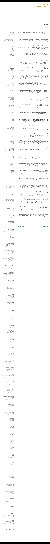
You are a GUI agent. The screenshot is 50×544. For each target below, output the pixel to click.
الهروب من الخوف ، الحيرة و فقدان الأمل (8, 231)
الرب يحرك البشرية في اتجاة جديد (9, 39)
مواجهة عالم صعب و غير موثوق (10, 230)
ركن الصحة (12, 298)
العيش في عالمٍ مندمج (11, 295)
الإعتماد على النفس (11, 233)
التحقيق (13, 447)
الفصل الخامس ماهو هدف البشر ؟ (9, 393)
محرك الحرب (12, 202)
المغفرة (13, 209)
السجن (13, 121)
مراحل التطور (12, 337)
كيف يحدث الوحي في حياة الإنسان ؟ (9, 408)
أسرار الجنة (12, 472)
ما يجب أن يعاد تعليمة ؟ (11, 404)
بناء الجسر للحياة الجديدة (10, 128)
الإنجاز (13, 462)
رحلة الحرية (12, 120)
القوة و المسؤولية (11, 437)
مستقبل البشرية (12, 157)
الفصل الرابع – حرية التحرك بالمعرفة (9, 364)
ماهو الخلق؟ (12, 53)
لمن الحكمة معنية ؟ (11, 398)
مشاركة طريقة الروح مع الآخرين (10, 304)
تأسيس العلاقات (12, 340)
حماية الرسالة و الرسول (11, 280)
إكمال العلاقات (12, 342)
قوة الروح (12, 98)
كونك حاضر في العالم (11, 305)
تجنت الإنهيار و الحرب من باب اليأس (9, 150)
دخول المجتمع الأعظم (11, 87)
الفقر (13, 196)
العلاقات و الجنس (11, 427)
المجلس (13, 36)
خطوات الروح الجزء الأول (10, 287)
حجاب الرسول (12, 71)
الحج (13, 279)
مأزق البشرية (12, 143)
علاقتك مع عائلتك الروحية (10, 302)
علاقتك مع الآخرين (11, 330)
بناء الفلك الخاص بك (11, 232)
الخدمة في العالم (12, 436)
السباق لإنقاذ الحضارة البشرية (10, 144)
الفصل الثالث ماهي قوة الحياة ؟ (9, 391)
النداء (13, 42)
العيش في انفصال (11, 100)
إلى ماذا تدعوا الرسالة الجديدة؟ (10, 521)
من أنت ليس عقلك (11, 105)
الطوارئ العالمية (12, 142)
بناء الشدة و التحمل (11, 130)
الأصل (13, 50)
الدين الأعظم (12, 426)
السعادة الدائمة (12, 449)
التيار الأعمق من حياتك (11, 221)
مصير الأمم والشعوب (11, 485)
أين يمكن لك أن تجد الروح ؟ (10, 414)
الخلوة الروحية (12, 320)
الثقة (13, 429)
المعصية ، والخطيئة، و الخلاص (10, 173)
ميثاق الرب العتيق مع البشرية (10, 166)
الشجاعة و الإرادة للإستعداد (10, 129)
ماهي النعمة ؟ (12, 418)
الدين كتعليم (12, 464)
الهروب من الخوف (11, 454)
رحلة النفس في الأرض (11, 99)
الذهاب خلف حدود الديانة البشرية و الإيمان (8, 258)
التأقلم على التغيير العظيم (10, 235)
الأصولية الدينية (12, 170)
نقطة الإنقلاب (12, 123)
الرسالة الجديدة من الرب (41, 5)
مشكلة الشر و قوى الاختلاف (10, 335)
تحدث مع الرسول (11, 508)
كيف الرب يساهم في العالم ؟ (10, 399)
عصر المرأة (12, 201)
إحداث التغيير (12, 463)
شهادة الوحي (12, 276)
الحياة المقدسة (12, 222)
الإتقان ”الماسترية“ (11, 444)
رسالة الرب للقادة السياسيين (10, 199)
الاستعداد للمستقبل (11, 434)
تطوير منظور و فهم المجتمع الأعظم (9, 253)
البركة (13, 34)
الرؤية (13, 156)
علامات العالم (12, 236)
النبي (13, 76)
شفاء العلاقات (12, 487)
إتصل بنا (13, 534)
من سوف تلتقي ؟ (11, 403)
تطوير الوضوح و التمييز (11, 257)
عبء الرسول (12, 189)
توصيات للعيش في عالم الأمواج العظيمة (8, 381)
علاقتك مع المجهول (11, 334)
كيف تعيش (12, 228)
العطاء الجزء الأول (11, 442)
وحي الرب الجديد (11, 49)
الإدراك (13, 459)
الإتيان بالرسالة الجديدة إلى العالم (9, 274)
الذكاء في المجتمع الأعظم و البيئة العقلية (8, 246)
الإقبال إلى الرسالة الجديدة (10, 267)
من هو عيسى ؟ (12, 419)
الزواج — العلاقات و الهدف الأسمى (9, 338)
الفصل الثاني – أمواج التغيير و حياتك (9, 362)
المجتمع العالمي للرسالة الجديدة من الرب (8, 273)
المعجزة (13, 174)
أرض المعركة (12, 148)
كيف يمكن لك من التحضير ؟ (10, 400)
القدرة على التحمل (11, 155)
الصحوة (13, 119)
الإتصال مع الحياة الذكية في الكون (9, 85)
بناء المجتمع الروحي (11, 303)
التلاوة (13, 27)
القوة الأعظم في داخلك (11, 97)
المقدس (13, 165)
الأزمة (13, 101)
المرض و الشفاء (12, 498)
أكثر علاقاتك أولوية (11, 327)
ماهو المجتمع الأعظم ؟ (11, 243)
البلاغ (13, 26)
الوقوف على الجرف (11, 145)
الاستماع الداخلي (12, 448)
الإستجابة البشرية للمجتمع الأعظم (9, 259)
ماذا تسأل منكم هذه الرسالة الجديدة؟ (9, 515)
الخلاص (13, 56)
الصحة (13, 432)
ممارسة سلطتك (12, 495)
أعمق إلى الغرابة (11, 476)
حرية (13, 433)
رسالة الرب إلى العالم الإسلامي (10, 200)
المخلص (13, 177)
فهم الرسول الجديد (11, 72)
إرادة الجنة (12, 65)
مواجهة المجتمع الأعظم (11, 86)
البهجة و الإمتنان (12, 313)
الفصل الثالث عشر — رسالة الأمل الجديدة (8, 377)
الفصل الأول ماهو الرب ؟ (10, 389)
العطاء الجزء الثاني (11, 443)
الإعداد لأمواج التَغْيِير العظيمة (10, 484)
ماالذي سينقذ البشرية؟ (11, 211)
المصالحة (13, 104)
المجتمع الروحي (12, 440)
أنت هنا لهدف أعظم (11, 133)
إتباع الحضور (12, 109)
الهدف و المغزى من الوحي (10, 354)
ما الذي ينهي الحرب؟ (11, 210)
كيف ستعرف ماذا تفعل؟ (11, 229)
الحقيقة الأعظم (12, 131)
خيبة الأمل (12, 456)
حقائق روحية (12, 435)
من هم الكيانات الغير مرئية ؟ (10, 407)
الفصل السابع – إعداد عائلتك (10, 367)
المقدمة (13, 138)
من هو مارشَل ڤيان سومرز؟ (10, 509)
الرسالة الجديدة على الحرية (10, 217)
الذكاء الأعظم (12, 107)
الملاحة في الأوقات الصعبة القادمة (9, 352)
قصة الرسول (12, 69)
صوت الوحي (12, 184)
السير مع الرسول (21, 226)
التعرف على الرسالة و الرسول (10, 268)
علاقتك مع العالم (12, 331)
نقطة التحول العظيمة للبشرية (10, 208)
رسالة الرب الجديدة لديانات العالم (9, 491)
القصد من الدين (12, 167)
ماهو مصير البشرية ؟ (11, 410)
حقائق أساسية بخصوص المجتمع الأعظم (8, 245)
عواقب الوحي (45, 226)
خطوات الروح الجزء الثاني (10, 288)
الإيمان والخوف (12, 458)
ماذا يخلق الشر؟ (12, 55)
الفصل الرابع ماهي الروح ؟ (10, 392)
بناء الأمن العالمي (11, 149)
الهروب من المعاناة (11, 450)
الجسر (13, 108)
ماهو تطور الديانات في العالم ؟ (10, 420)
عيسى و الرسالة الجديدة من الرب (9, 186)
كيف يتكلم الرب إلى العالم (10, 58)
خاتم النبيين (12, 31)
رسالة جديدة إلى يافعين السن (10, 218)
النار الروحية (12, 111)
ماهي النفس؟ (12, 54)
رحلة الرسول (12, 75)
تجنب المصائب (12, 349)
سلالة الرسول (12, 68)
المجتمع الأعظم (12, 428)
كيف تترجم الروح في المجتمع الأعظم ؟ (9, 415)
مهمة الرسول (12, 32)
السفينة (13, 494)
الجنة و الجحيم (12, 172)
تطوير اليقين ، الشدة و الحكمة (10, 260)
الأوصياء (13, 281)
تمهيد (13, 386)
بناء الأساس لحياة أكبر (11, 493)
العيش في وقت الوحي (11, 35)
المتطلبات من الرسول (11, 70)
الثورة (13, 122)
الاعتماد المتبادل (12, 492)
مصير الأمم (12, 353)
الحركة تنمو (12, 477)
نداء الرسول (12, 78)
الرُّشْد (13, 33)
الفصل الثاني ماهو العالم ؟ (10, 390)
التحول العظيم (12, 151)
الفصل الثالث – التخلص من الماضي (9, 363)
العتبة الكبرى (12, 182)
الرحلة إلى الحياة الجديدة (10, 126)
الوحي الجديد (12, 90)
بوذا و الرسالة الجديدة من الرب (10, 185)
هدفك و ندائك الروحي (11, 339)
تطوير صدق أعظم (11, 261)
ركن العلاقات (12, 297)
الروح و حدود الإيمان (11, 106)
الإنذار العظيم (12, 141)
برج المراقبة (12, 312)
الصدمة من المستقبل (11, 152)
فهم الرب (12, 48)
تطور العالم (12, 441)
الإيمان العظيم (12, 164)
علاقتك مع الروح (12, 333)
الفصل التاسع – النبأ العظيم (10, 369)
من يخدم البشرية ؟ (11, 406)
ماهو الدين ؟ (12, 411)
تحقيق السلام (12, 465)
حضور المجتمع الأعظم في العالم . (9, 244)
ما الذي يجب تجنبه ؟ (11, 405)
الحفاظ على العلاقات (11, 341)
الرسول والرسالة (11, 188)
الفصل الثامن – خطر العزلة (10, 368)
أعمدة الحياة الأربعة (11, 296)
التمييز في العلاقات (11, 488)
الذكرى (13, 112)
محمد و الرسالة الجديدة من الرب (9, 187)
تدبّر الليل (12, 483)
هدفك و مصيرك (12, 127)
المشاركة (12, 28)
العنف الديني (12, 171)
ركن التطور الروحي (11, 301)
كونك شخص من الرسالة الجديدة (9, 269)
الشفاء (13, 461)
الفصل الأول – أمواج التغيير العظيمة (9, 361)
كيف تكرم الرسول (11, 272)
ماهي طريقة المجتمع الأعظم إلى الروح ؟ (8, 413)
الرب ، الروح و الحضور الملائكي (10, 57)
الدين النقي (12, 163)
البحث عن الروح (12, 254)
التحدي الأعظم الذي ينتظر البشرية (9, 252)
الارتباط (13, 473)
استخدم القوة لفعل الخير (10, 457)
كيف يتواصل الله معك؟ (11, 522)
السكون (13, 455)
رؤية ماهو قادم (12, 237)
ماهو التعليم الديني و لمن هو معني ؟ (9, 412)
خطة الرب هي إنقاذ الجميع (10, 60)
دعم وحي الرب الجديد (11, 275)
